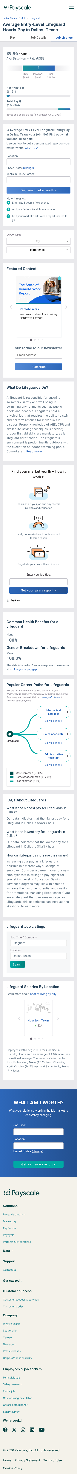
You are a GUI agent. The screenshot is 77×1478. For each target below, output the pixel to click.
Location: (12, 156)
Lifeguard (35, 18)
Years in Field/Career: (21, 174)
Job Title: (19, 1125)
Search (17, 964)
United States (10, 18)
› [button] (66, 306)
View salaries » (53, 720)
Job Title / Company (23, 937)
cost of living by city (43, 994)
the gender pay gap (25, 669)
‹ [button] (11, 306)
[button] (13, 37)
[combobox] (38, 161)
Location (15, 950)
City (37, 241)
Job (23, 18)
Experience (37, 250)
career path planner (50, 697)
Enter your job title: (39, 574)
